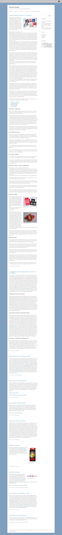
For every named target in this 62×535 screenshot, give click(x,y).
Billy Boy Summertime (14, 445)
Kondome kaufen (19, 487)
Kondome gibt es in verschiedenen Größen (19, 493)
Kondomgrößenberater (19, 371)
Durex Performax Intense (14, 103)
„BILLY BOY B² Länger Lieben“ (24, 365)
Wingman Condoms (14, 106)
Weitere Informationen (53, 1)
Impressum (27, 11)
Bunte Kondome (50, 43)
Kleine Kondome (47, 44)
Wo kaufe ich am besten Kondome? (17, 421)
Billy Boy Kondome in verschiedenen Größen (19, 356)
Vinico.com (19, 346)
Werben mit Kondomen (14, 472)
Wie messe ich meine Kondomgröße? (17, 380)
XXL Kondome (48, 47)
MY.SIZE (49, 45)
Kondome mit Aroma (43, 45)
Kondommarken (43, 36)
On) (51, 45)
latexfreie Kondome (26, 288)
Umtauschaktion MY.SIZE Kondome (17, 403)
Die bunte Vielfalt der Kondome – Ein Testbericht (20, 15)
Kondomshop (16, 11)
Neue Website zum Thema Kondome (17, 515)
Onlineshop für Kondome (12, 531)
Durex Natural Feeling (14, 104)
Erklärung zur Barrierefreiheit (35, 11)
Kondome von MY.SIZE (12, 326)
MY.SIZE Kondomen (16, 369)
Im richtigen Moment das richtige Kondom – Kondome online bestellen (22, 272)
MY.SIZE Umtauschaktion (18, 412)
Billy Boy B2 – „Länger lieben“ (15, 102)
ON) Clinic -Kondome (14, 105)
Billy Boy (46, 43)
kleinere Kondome (13, 500)
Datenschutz (22, 11)
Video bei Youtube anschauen (13, 392)
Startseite (10, 11)
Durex (42, 44)
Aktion (42, 43)
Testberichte (43, 37)
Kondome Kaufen (14, 7)
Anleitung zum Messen (23, 507)
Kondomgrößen (43, 35)
